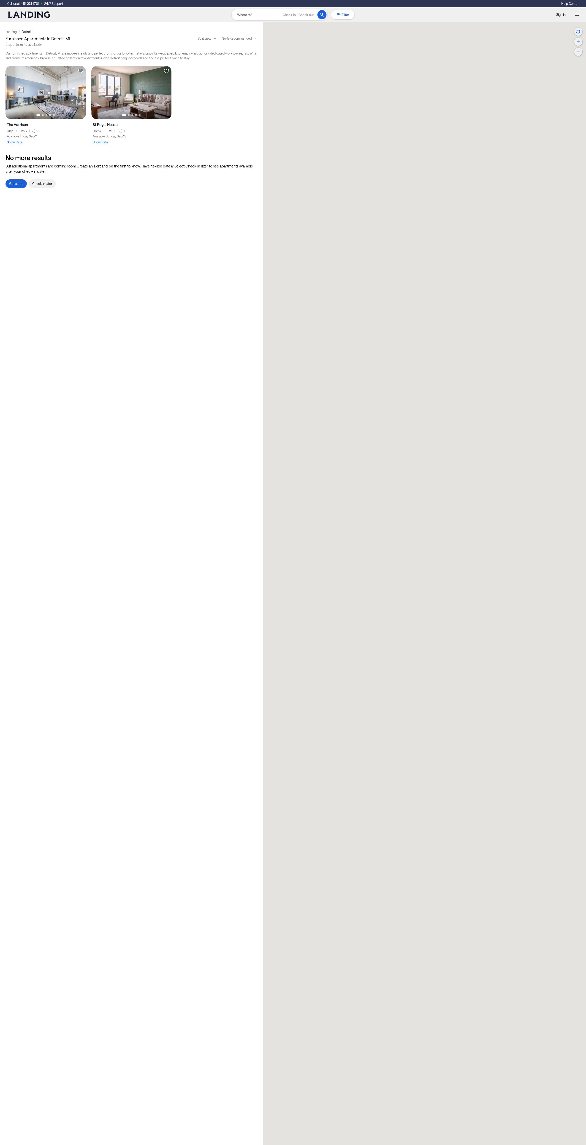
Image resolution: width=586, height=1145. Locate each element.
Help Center (570, 3)
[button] (298, 14)
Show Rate (14, 142)
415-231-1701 (30, 3)
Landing (11, 32)
